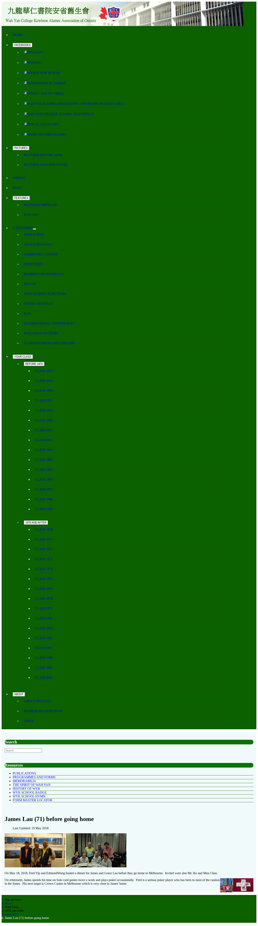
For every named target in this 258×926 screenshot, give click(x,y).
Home (17, 34)
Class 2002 (43, 677)
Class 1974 (43, 569)
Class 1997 (43, 648)
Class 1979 (43, 608)
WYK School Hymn (29, 796)
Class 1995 (43, 638)
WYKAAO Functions (41, 333)
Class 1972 (43, 549)
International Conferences (49, 323)
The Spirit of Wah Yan (32, 785)
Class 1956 (43, 390)
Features (21, 198)
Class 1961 (43, 430)
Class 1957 (43, 400)
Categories (23, 228)
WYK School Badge (30, 792)
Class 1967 (43, 489)
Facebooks (22, 45)
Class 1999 (43, 658)
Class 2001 (43, 667)
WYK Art (31, 214)
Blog (17, 187)
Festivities (33, 264)
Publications (24, 773)
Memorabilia (24, 781)
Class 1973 (43, 559)
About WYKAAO (37, 244)
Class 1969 (43, 509)
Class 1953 (43, 370)
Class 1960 (43, 420)
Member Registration (43, 711)
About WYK (34, 234)
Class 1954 (43, 380)
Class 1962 (43, 440)
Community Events (41, 254)
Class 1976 (43, 588)
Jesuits (30, 284)
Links (28, 721)
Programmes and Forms (34, 777)
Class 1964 (43, 459)
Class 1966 (43, 479)
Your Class (22, 356)
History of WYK (26, 788)
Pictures (21, 148)
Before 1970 (34, 363)
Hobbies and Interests (44, 274)
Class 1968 (43, 499)
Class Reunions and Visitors (49, 343)
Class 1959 (43, 410)
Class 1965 (43, 469)
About (18, 694)
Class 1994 (43, 628)
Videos (19, 178)
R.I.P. (27, 313)
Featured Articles (40, 205)
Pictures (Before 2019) (43, 155)
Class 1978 (43, 598)
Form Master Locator (32, 800)
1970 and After (35, 522)
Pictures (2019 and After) (46, 164)
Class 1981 (43, 618)
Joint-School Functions (45, 293)
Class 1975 (43, 579)
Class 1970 (43, 529)
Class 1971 (43, 539)
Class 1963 (43, 450)
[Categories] (34, 229)
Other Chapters (38, 303)
